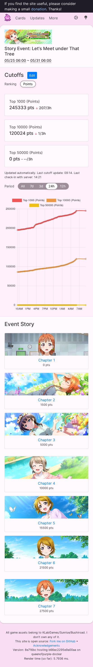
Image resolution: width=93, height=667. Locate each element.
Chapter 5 (46, 523)
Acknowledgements (46, 645)
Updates (37, 18)
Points (28, 84)
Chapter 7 (46, 606)
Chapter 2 (46, 400)
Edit (32, 75)
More (53, 18)
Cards (20, 18)
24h (52, 186)
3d (41, 186)
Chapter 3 (46, 440)
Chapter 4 (46, 483)
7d (32, 186)
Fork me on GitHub (63, 641)
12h (63, 186)
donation (38, 9)
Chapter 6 (46, 563)
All (23, 186)
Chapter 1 (46, 360)
